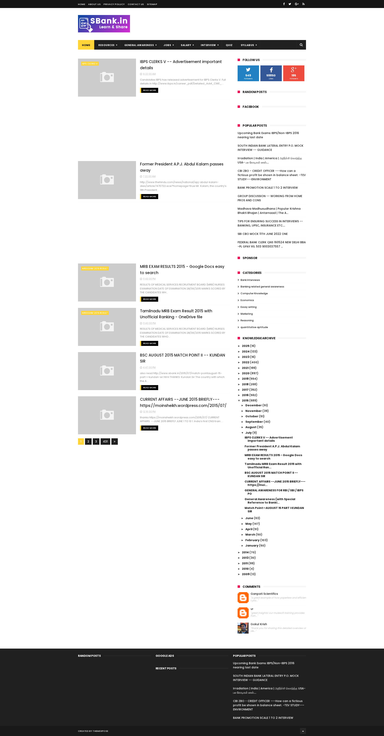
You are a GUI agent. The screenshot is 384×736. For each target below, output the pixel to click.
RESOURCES (106, 45)
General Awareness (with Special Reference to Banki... (270, 501)
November (253, 411)
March (250, 535)
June (249, 518)
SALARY (186, 45)
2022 (246, 362)
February (252, 540)
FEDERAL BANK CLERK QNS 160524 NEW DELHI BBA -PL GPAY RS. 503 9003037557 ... (272, 244)
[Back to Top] (303, 731)
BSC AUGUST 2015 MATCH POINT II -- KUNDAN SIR (271, 474)
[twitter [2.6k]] (290, 4)
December (253, 405)
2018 (245, 384)
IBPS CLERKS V (89, 63)
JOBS (167, 45)
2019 (245, 379)
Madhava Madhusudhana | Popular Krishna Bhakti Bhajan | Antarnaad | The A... (269, 211)
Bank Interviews (250, 280)
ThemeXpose (100, 731)
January (252, 546)
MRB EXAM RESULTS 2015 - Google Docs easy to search (273, 457)
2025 (246, 346)
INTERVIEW (208, 45)
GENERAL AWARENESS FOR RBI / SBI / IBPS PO (274, 492)
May (248, 524)
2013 (245, 558)
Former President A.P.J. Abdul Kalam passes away (272, 448)
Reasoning (247, 320)
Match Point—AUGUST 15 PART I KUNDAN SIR (274, 509)
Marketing (247, 313)
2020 (246, 373)
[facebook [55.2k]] (284, 4)
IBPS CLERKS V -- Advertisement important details (269, 439)
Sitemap (152, 4)
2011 (245, 563)
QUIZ (229, 45)
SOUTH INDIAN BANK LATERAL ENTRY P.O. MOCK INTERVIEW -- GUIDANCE (270, 148)
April (249, 529)
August (251, 427)
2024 (246, 351)
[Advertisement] (154, 130)
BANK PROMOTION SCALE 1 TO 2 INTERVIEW (268, 188)
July (248, 433)
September (254, 422)
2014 (245, 552)
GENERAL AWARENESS (139, 45)
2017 (245, 390)
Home (81, 4)
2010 (245, 569)
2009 (246, 574)
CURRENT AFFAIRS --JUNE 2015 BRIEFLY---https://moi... (275, 483)
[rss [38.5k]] (303, 4)
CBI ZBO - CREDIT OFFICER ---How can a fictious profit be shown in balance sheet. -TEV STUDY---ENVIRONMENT (272, 175)
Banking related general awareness (262, 286)
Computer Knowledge (254, 293)
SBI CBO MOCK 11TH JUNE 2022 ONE (263, 234)
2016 (245, 395)
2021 (245, 368)
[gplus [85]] (297, 4)
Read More (149, 90)
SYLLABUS (247, 45)
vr (252, 609)
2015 (245, 401)
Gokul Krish (259, 624)
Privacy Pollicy (114, 4)
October (252, 416)
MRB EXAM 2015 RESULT (95, 268)
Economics (247, 300)
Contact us (136, 4)
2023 (246, 357)
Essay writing (249, 307)
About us (94, 4)
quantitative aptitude (254, 327)
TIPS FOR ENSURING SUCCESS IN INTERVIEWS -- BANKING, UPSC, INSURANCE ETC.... (270, 223)
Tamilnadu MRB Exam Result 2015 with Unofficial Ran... (273, 465)
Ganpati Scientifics (264, 594)
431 (105, 442)
